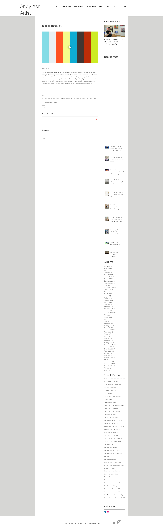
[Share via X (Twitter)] (47, 113)
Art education (107, 417)
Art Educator (107, 411)
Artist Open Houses (117, 420)
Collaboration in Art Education (112, 471)
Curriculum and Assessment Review (113, 483)
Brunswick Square (108, 462)
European (117, 498)
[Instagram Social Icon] (108, 512)
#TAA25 (106, 379)
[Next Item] (122, 30)
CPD (110, 465)
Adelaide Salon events (110, 388)
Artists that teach (108, 429)
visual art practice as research (52, 98)
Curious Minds (108, 480)
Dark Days (106, 486)
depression (85, 98)
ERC (115, 495)
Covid (116, 474)
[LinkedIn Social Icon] (105, 512)
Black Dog (115, 435)
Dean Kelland (107, 489)
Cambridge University (119, 465)
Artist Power (107, 423)
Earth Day (120, 495)
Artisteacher (115, 423)
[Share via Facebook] (42, 113)
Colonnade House (109, 474)
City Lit (113, 468)
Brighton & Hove (108, 444)
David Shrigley (114, 486)
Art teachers (107, 420)
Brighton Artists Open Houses (112, 450)
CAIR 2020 (118, 462)
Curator (117, 477)
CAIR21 (106, 465)
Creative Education (109, 477)
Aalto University (108, 385)
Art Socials (107, 414)
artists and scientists (66, 98)
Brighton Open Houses (110, 459)
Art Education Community (111, 408)
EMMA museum (108, 495)
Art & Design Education (110, 402)
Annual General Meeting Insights (112, 396)
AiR (115, 390)
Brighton (120, 441)
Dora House (107, 492)
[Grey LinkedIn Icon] (113, 522)
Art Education (107, 405)
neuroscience (77, 98)
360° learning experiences (111, 381)
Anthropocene (108, 399)
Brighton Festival (117, 453)
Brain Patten (113, 441)
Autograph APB (115, 432)
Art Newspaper (116, 411)
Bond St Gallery (108, 438)
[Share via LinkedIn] (52, 113)
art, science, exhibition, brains (49, 102)
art (42, 98)
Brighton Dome (108, 453)
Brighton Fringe (108, 456)
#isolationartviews (114, 379)
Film (105, 501)
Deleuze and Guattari (117, 489)
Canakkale (106, 468)
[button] (101, 6)
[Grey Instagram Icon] (119, 522)
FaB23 (123, 498)
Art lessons (115, 417)
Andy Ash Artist (108, 393)
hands (90, 98)
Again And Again (108, 390)
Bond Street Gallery (119, 438)
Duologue (114, 492)
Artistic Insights (108, 426)
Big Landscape (107, 435)
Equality (106, 498)
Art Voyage (114, 414)
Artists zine (117, 429)
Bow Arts (106, 441)
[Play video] (70, 47)
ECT (119, 492)
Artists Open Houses (118, 426)
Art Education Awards (118, 405)
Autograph (107, 432)
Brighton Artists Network (110, 447)
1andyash (122, 379)
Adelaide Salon (117, 385)
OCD (94, 98)
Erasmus (111, 498)
